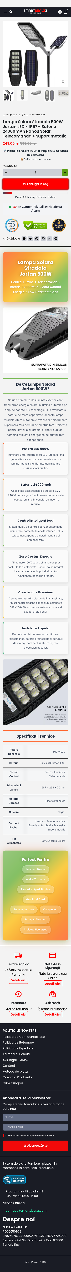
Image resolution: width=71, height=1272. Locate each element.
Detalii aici (18, 980)
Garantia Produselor (18, 1077)
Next (65, 53)
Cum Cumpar (13, 1083)
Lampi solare (11, 114)
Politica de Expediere (18, 1048)
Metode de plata (15, 1071)
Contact (9, 1066)
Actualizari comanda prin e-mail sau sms (31, 1135)
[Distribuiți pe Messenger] (55, 238)
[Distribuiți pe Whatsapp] (43, 238)
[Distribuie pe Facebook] (24, 238)
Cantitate (10, 166)
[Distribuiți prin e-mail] (49, 238)
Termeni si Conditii (16, 1054)
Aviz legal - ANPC (15, 1060)
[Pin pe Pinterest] (36, 238)
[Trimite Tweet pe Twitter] (30, 238)
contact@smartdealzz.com (26, 1211)
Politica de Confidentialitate (24, 1037)
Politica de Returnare (18, 1042)
